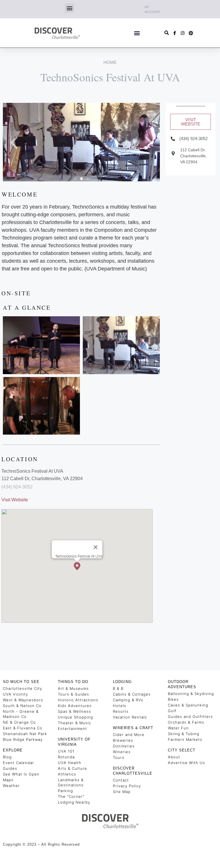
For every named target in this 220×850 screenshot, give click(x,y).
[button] (69, 8)
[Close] (96, 547)
